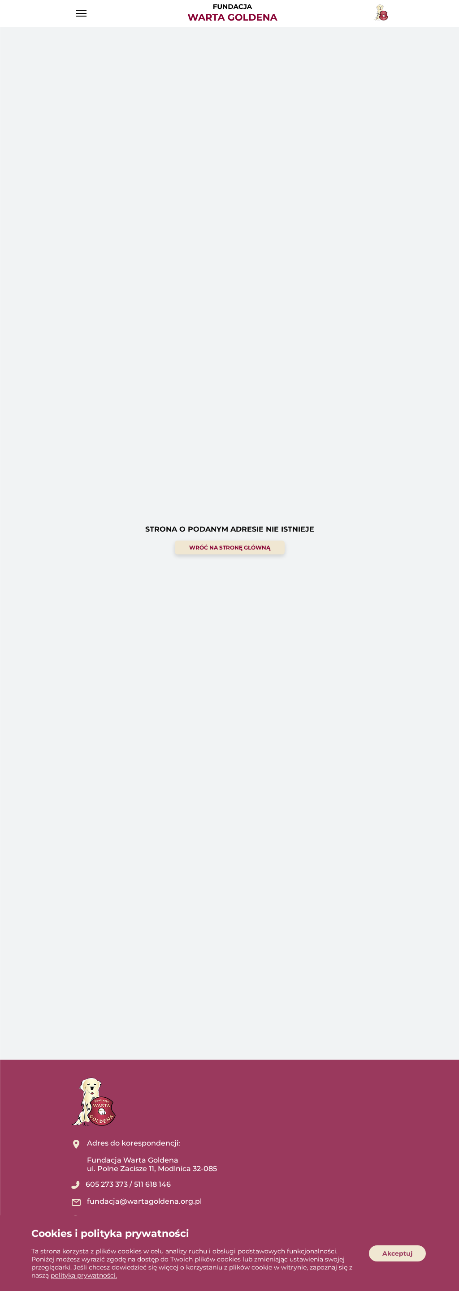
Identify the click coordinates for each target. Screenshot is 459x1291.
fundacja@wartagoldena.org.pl (144, 1201)
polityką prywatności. (84, 1275)
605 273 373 (107, 1184)
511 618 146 (152, 1184)
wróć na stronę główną (229, 547)
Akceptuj (397, 1253)
